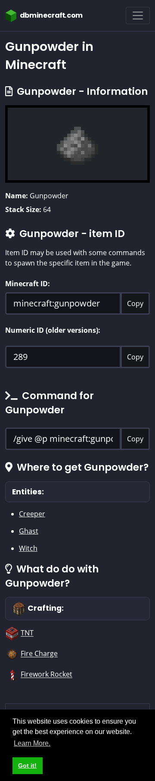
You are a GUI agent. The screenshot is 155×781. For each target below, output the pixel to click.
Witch (28, 548)
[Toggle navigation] (138, 15)
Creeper (32, 514)
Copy (135, 303)
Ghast (28, 531)
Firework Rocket (46, 674)
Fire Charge (39, 654)
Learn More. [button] (32, 743)
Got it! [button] (27, 765)
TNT (27, 633)
